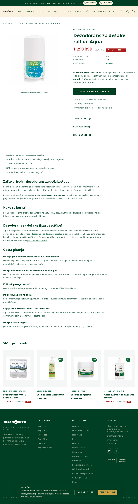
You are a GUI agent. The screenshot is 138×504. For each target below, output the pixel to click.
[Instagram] (109, 451)
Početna (7, 23)
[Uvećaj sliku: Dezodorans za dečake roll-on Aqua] (34, 59)
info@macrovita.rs (115, 436)
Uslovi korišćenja (79, 478)
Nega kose (42, 435)
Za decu (41, 443)
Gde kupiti (76, 461)
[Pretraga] (127, 11)
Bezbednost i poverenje (82, 473)
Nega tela (42, 430)
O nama (75, 426)
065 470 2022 (112, 440)
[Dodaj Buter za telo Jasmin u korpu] (97, 353)
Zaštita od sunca (94, 11)
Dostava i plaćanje (80, 456)
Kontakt (75, 482)
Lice (19, 11)
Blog (112, 11)
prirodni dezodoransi (37, 240)
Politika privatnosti (80, 469)
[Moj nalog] (121, 11)
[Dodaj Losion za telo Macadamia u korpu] (63, 353)
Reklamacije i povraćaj (82, 465)
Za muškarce (43, 439)
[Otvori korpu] (133, 11)
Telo (29, 11)
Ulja (77, 11)
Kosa (40, 11)
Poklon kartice (78, 448)
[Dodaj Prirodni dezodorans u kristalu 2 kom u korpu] (30, 353)
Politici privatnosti (34, 497)
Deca (66, 11)
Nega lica (42, 426)
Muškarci (53, 11)
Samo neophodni (86, 492)
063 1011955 (91, 3)
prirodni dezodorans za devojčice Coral (41, 234)
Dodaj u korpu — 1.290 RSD (94, 91)
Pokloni (75, 443)
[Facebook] (116, 451)
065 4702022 (107, 3)
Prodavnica (77, 435)
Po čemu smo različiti (81, 430)
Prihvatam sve (107, 492)
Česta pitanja (78, 452)
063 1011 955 (112, 443)
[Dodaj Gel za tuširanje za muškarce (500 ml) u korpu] (131, 353)
